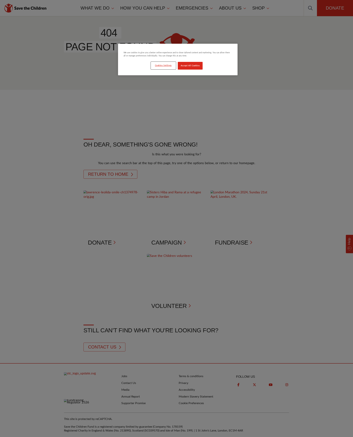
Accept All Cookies (190, 66)
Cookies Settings (163, 65)
